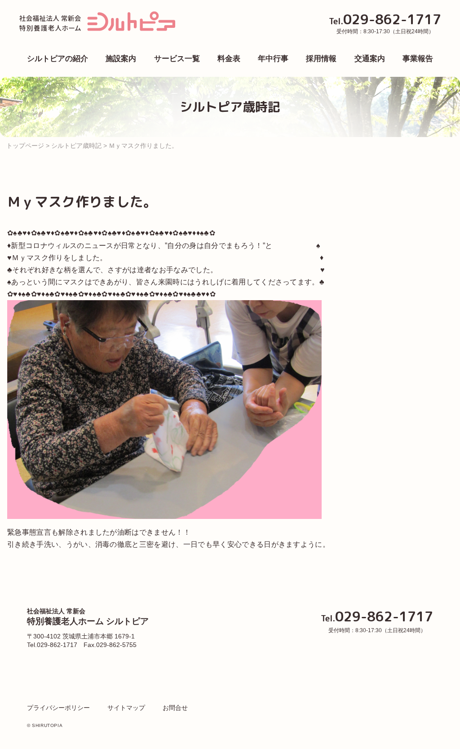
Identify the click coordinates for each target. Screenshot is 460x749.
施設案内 (121, 58)
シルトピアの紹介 (57, 58)
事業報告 (417, 58)
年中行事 (273, 58)
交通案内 (369, 58)
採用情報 (321, 58)
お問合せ (175, 707)
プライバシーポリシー (58, 707)
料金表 (228, 58)
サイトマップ (126, 707)
